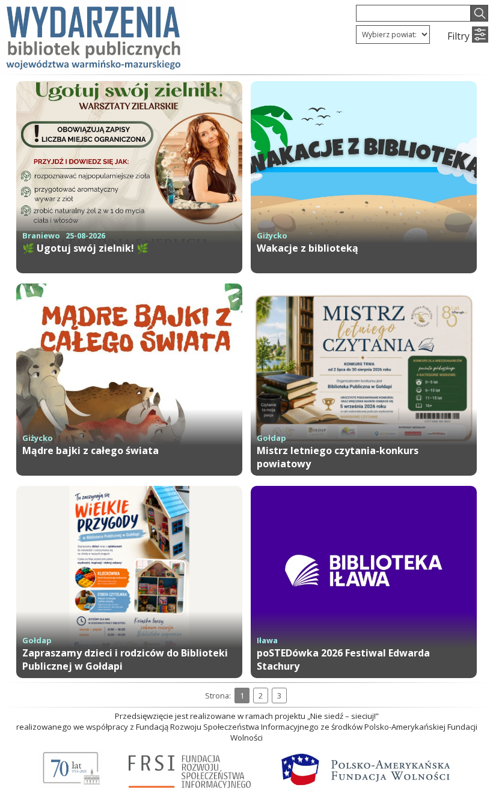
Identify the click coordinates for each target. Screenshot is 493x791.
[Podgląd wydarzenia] (129, 269)
